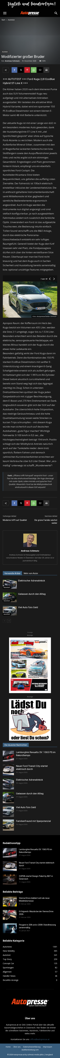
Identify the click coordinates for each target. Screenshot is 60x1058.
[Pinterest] (27, 70)
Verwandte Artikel (12, 573)
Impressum (47, 1047)
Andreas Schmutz (12, 61)
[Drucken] (46, 70)
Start (3, 20)
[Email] (40, 70)
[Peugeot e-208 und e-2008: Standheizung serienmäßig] (10, 928)
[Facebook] (14, 70)
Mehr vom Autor (31, 573)
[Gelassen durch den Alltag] (10, 597)
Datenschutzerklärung (31, 1047)
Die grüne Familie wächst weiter (45, 521)
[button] (4, 13)
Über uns (17, 1047)
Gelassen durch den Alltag (32, 594)
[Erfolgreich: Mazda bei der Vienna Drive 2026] (10, 915)
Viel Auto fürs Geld (28, 607)
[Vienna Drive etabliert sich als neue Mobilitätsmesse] (10, 901)
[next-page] (9, 621)
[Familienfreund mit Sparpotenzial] (8, 825)
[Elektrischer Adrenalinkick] (10, 584)
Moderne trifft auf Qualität (15, 520)
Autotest (11, 20)
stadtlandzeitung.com (30, 1050)
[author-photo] (30, 547)
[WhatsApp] (33, 70)
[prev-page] (4, 621)
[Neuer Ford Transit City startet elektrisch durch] (8, 770)
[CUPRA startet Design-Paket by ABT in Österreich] (10, 879)
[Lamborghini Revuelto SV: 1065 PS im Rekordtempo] (8, 756)
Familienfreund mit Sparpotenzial (33, 821)
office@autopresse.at (40, 1039)
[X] (21, 70)
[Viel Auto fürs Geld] (10, 610)
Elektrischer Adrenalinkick (31, 580)
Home (8, 1047)
